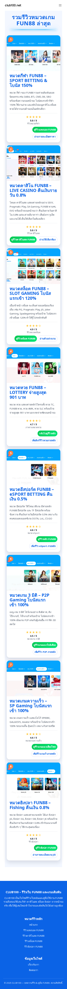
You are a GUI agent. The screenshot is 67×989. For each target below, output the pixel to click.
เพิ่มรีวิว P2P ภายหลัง (45, 651)
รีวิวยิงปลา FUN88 (33, 946)
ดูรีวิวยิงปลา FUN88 (46, 847)
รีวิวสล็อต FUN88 (33, 941)
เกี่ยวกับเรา (33, 964)
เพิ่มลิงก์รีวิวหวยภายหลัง (44, 440)
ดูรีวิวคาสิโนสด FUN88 (23, 239)
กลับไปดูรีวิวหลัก (47, 433)
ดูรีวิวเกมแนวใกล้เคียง (45, 644)
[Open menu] (60, 5)
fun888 (4, 872)
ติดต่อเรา (33, 970)
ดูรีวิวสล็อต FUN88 (25, 338)
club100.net (13, 5)
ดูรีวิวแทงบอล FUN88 (45, 129)
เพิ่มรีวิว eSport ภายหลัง (43, 546)
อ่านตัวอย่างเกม (48, 338)
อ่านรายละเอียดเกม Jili (44, 854)
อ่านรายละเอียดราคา (45, 136)
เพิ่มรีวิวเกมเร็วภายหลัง (44, 753)
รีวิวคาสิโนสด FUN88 (33, 935)
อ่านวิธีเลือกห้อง (47, 239)
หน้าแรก (33, 924)
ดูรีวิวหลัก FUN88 (47, 539)
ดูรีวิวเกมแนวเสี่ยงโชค (44, 746)
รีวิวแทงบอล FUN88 (33, 930)
